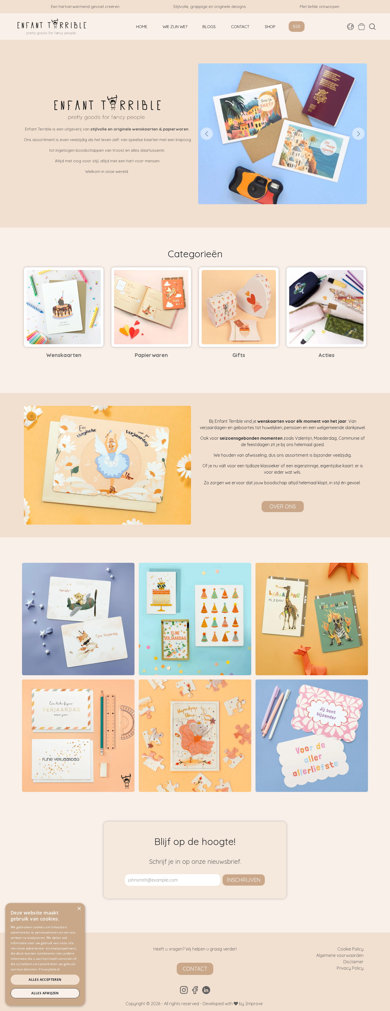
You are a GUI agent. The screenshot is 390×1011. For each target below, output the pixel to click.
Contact (195, 968)
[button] (372, 26)
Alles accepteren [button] (45, 979)
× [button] (79, 909)
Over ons (283, 506)
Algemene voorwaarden (339, 955)
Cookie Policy (350, 949)
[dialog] (45, 954)
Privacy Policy (350, 968)
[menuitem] (141, 26)
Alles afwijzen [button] (45, 993)
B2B (296, 26)
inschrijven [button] (244, 880)
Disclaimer (353, 961)
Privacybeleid (49, 969)
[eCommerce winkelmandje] (361, 26)
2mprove (254, 1003)
